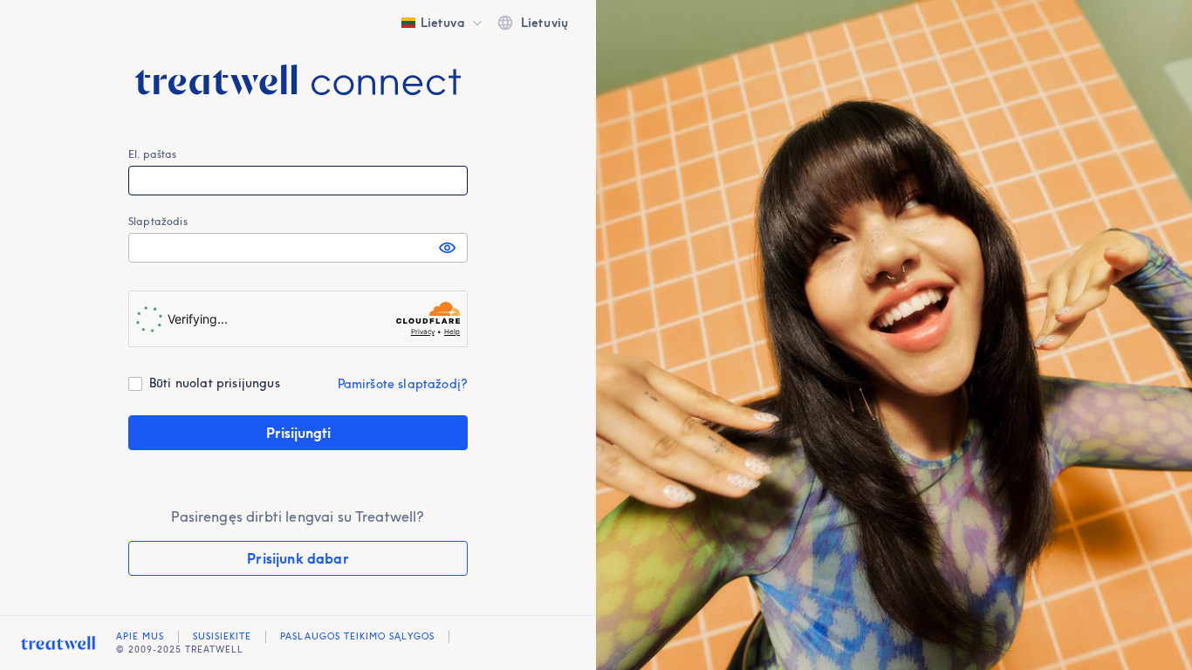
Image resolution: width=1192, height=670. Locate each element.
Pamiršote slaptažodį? (403, 384)
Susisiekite (222, 636)
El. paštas (152, 154)
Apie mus (140, 636)
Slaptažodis (158, 221)
